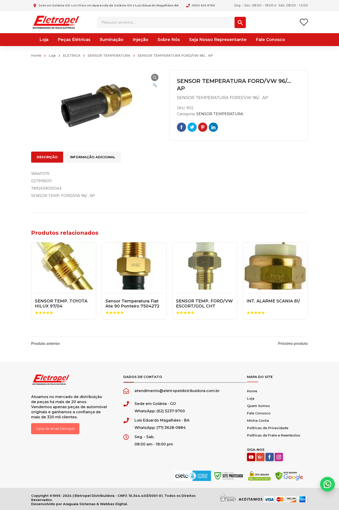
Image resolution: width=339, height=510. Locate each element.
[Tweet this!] (192, 127)
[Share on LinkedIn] (213, 127)
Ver (63, 266)
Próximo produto (293, 344)
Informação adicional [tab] (92, 157)
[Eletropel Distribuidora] (56, 22)
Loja (52, 55)
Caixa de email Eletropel (55, 429)
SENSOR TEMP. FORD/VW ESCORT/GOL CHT (204, 304)
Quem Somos (258, 406)
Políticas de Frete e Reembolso (273, 435)
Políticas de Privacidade (267, 428)
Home (36, 55)
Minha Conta (258, 421)
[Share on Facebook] (181, 127)
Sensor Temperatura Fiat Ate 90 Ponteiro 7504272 (132, 304)
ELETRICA (71, 55)
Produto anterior (45, 344)
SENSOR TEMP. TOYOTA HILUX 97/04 (61, 304)
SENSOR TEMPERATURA (109, 55)
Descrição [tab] (47, 157)
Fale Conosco (259, 413)
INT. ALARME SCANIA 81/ (273, 301)
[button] (154, 77)
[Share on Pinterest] (202, 127)
